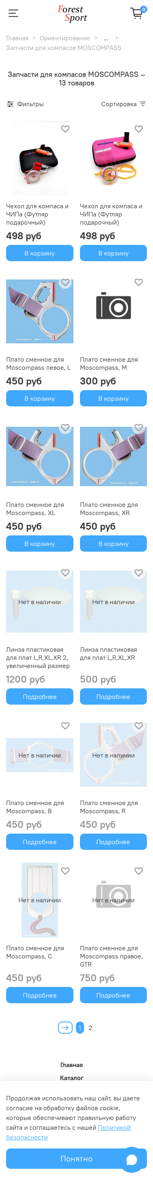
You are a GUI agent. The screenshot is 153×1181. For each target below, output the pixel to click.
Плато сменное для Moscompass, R (109, 807)
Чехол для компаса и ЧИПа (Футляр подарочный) (37, 214)
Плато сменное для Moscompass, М (109, 363)
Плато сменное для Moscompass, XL (35, 508)
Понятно (76, 1158)
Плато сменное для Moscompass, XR (109, 508)
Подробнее (40, 696)
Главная (17, 38)
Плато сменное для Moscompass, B (35, 807)
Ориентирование (65, 38)
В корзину (39, 253)
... (106, 37)
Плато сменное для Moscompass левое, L (38, 363)
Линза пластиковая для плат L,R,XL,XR (108, 653)
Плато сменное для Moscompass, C (35, 952)
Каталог (72, 1078)
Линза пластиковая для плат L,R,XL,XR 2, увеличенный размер (38, 657)
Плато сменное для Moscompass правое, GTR (111, 956)
